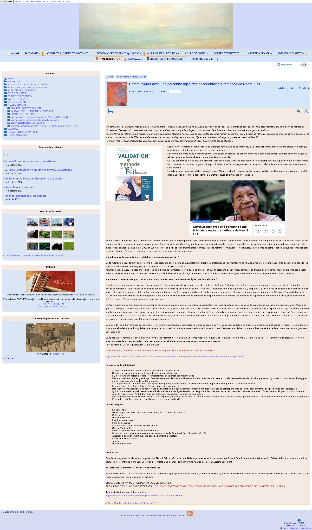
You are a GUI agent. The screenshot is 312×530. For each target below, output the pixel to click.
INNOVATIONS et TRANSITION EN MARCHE (32, 111)
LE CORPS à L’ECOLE (50, 304)
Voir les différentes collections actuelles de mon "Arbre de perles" (33, 255)
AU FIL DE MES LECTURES (163, 53)
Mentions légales (158, 515)
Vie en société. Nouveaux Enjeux (131, 77)
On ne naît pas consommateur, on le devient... (31, 161)
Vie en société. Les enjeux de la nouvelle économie (35, 120)
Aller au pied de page (59, 1)
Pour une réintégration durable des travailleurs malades (37, 170)
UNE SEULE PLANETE (291, 53)
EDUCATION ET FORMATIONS (167, 59)
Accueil (15, 53)
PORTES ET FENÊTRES (227, 53)
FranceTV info (58, 354)
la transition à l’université (18, 187)
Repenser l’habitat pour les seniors (24, 195)
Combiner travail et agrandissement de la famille (32, 178)
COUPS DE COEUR (196, 53)
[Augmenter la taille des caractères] (298, 113)
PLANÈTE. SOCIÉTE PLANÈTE (26, 108)
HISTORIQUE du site (203, 59)
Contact (142, 515)
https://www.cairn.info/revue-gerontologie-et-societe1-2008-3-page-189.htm (144, 495)
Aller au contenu (21, 1)
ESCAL (296, 526)
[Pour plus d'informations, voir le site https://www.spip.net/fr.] (301, 523)
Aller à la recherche (39, 1)
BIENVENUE (33, 53)
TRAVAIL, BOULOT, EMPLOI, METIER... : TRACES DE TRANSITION (44, 126)
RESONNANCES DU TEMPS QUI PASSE (119, 53)
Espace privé (175, 515)
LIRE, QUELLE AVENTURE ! (50, 306)
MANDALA (135, 59)
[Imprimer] (110, 113)
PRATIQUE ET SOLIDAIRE (24, 114)
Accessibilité (6, 1)
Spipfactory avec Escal (300, 528)
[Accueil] (156, 48)
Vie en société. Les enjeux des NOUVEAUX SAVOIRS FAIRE (40, 117)
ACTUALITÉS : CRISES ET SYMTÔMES (68, 53)
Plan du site (129, 515)
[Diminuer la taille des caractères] (306, 113)
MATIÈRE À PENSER (259, 53)
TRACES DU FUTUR (110, 59)
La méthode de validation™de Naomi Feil (137, 503)
